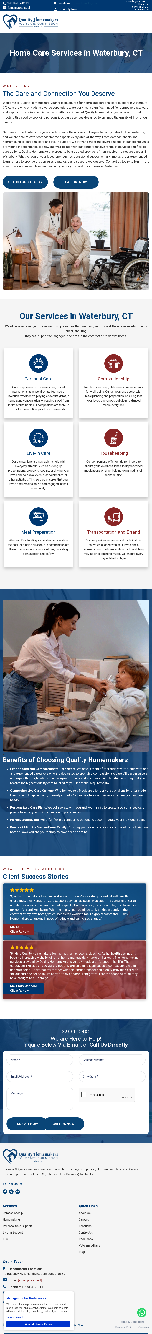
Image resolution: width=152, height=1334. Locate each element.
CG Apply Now (68, 9)
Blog (82, 1252)
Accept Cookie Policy (38, 1323)
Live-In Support (13, 1232)
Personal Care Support (17, 1226)
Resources (86, 1239)
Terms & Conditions (132, 1322)
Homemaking (11, 1219)
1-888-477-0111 (18, 3)
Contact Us (86, 1232)
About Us (85, 1213)
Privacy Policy (124, 1327)
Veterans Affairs (89, 1245)
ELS (5, 1239)
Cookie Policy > (15, 1317)
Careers (84, 1219)
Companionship (13, 1213)
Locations (64, 3)
